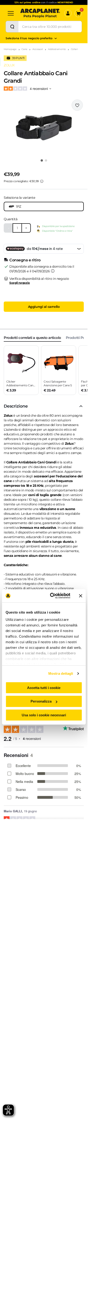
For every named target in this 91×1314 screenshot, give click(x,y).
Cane (24, 49)
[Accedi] (68, 13)
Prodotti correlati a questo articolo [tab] (32, 337)
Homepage (10, 49)
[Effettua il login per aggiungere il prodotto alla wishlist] (77, 105)
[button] (44, 127)
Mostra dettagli (60, 673)
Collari (74, 49)
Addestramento (57, 49)
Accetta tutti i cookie (43, 687)
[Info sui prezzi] (41, 181)
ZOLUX (9, 65)
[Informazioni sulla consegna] (53, 271)
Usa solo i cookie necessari (44, 715)
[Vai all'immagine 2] (46, 160)
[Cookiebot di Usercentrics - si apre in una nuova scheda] (52, 596)
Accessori (37, 49)
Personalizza (41, 701)
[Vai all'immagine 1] (42, 160)
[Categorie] (11, 13)
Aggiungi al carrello (44, 307)
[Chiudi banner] (80, 595)
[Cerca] (12, 26)
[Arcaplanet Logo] (40, 13)
